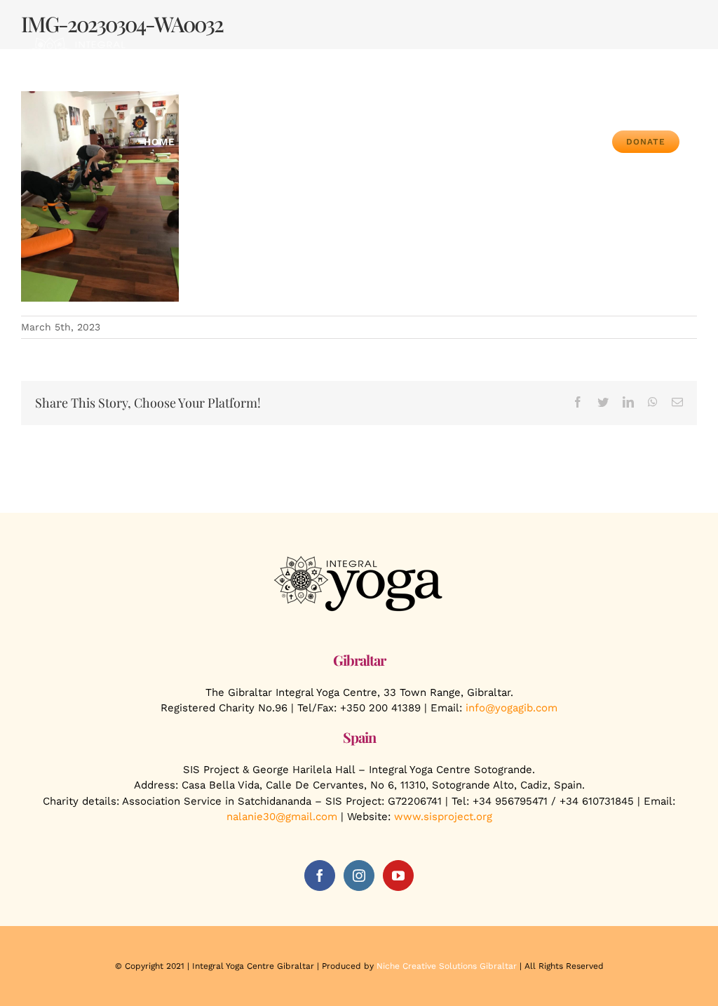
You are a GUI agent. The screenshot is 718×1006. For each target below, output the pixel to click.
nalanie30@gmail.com (281, 816)
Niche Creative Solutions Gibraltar (447, 966)
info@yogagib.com (511, 708)
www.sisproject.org (443, 816)
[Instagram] (359, 875)
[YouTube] (398, 875)
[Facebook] (319, 875)
